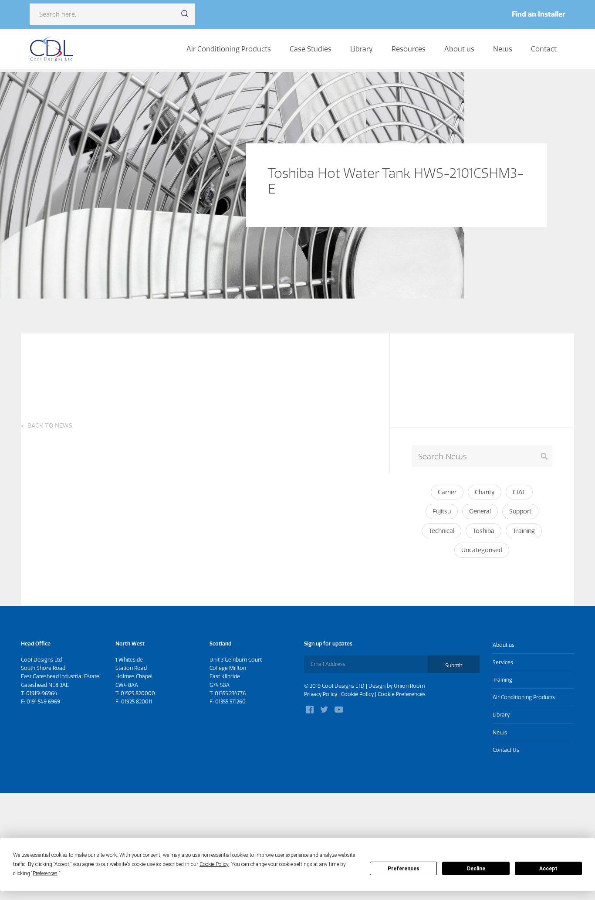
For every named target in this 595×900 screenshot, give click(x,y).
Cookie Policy (357, 694)
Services (503, 662)
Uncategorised (481, 550)
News (502, 48)
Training (524, 531)
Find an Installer (538, 14)
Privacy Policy (320, 694)
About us (459, 48)
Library (361, 48)
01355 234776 (230, 693)
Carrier (447, 492)
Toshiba (483, 531)
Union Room (409, 686)
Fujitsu (442, 511)
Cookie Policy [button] (214, 864)
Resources (409, 48)
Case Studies (310, 48)
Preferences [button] (45, 873)
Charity (484, 492)
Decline (476, 869)
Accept (548, 869)
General (480, 511)
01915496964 (41, 693)
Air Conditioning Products (228, 48)
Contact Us (506, 750)
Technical (441, 531)
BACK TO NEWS (49, 425)
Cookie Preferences (402, 694)
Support (520, 511)
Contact (544, 48)
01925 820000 (138, 693)
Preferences (403, 869)
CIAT (519, 492)
